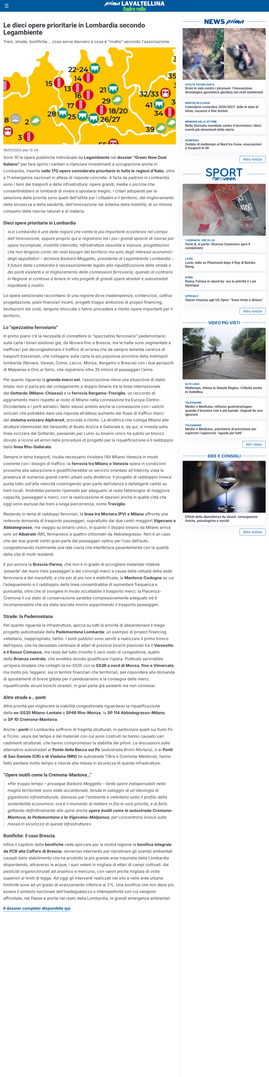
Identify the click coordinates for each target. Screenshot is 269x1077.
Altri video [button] (254, 444)
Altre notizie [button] (252, 159)
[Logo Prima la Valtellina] (134, 6)
